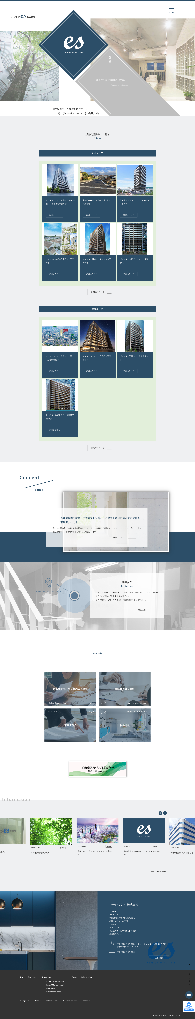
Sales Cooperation (55, 981)
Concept (32, 977)
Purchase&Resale (54, 991)
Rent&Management (55, 985)
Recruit (38, 1000)
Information (52, 1000)
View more (161, 871)
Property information (82, 977)
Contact (86, 1000)
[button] (160, 813)
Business (46, 977)
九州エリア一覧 (97, 292)
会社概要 (159, 958)
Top (21, 977)
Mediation (51, 988)
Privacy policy (70, 1000)
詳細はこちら (54, 215)
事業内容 (142, 610)
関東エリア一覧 (97, 448)
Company (24, 1000)
